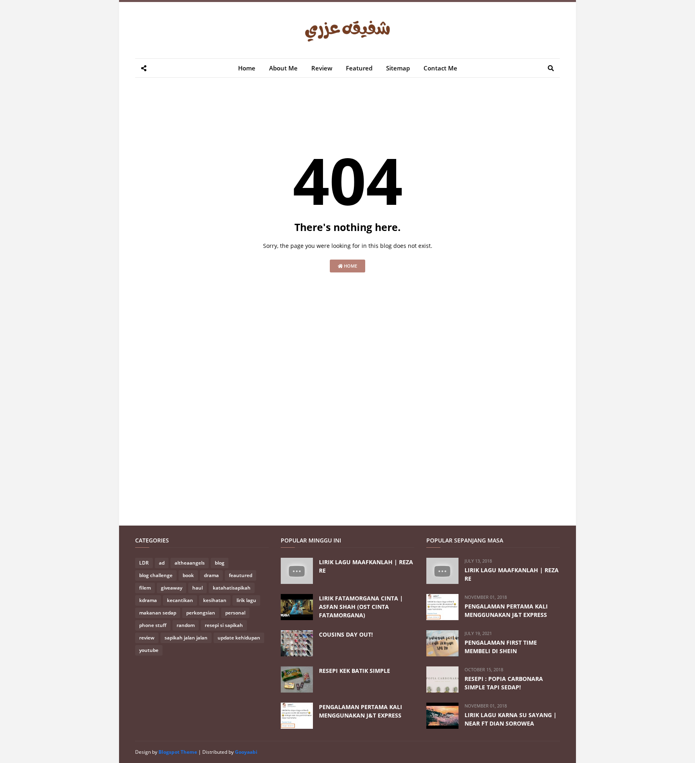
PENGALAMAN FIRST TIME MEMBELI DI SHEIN (501, 647)
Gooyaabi (246, 752)
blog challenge (156, 575)
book (188, 575)
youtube (148, 650)
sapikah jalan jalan (186, 637)
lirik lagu (246, 600)
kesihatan (214, 600)
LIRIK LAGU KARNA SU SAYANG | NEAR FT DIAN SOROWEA (511, 719)
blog (219, 562)
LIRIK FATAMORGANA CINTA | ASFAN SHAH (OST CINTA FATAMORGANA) (361, 606)
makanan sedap (157, 612)
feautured (240, 575)
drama (211, 575)
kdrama (148, 600)
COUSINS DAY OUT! (346, 634)
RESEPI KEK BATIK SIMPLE (354, 670)
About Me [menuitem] (283, 68)
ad (161, 562)
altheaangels (190, 562)
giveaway (171, 587)
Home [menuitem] (246, 68)
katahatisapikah (232, 587)
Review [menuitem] (321, 68)
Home (350, 266)
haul (197, 587)
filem (145, 587)
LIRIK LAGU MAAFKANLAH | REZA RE (366, 566)
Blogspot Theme (177, 752)
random (186, 625)
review (146, 637)
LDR (144, 562)
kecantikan (180, 600)
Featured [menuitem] (359, 68)
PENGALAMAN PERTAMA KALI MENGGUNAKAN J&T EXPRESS (360, 711)
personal (235, 612)
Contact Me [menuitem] (440, 68)
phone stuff (153, 625)
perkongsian (200, 612)
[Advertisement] (281, 112)
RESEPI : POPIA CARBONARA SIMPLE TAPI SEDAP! (504, 683)
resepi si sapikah (224, 625)
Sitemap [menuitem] (398, 68)
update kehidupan (239, 637)
